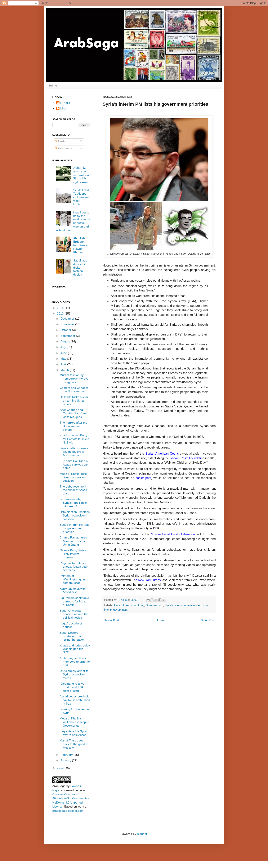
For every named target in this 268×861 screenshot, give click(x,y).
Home (53, 85)
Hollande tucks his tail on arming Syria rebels (74, 400)
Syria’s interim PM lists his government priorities (74, 528)
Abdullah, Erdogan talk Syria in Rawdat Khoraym (81, 245)
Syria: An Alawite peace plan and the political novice (74, 614)
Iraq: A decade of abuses (71, 625)
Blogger (142, 833)
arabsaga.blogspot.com (68, 810)
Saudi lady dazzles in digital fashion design (80, 267)
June (64, 353)
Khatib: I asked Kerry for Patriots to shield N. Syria (74, 439)
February (67, 754)
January (66, 760)
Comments (65, 148)
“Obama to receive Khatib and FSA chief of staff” (72, 687)
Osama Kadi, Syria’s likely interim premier (73, 554)
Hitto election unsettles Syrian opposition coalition (75, 515)
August (66, 341)
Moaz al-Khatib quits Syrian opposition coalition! (73, 477)
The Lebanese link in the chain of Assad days (73, 490)
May (64, 358)
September (68, 335)
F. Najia (122, 599)
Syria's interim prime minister (182, 605)
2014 (60, 308)
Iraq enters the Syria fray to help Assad (73, 733)
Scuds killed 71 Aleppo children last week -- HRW (81, 197)
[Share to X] (156, 600)
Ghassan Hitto (154, 605)
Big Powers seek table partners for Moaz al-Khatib (74, 601)
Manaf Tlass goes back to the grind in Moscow (74, 744)
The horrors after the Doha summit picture (73, 426)
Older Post (208, 620)
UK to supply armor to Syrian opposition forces (74, 674)
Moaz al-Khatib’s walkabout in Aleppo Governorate (74, 722)
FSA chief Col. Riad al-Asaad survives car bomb (74, 464)
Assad (117, 605)
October (66, 330)
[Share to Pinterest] (164, 600)
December (68, 318)
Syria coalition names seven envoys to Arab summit (74, 451)
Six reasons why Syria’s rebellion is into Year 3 (73, 502)
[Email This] (148, 600)
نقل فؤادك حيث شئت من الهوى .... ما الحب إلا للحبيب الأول (81, 174)
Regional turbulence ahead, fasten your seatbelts (74, 566)
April (64, 364)
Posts (61, 141)
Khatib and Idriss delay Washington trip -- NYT (75, 649)
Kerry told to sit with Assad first (73, 590)
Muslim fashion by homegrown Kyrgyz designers (74, 378)
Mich (63, 108)
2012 (60, 767)
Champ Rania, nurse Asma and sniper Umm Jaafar (73, 541)
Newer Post (111, 620)
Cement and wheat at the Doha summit (74, 389)
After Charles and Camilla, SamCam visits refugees (73, 413)
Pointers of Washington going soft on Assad (73, 579)
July (64, 347)
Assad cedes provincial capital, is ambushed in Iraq (75, 700)
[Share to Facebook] (160, 600)
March (65, 370)
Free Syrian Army (133, 605)
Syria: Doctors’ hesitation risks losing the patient (72, 636)
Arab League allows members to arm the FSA (75, 661)
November (68, 324)
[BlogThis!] (152, 600)
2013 (60, 313)
